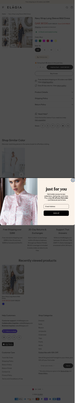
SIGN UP (55, 213)
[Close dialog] (72, 180)
